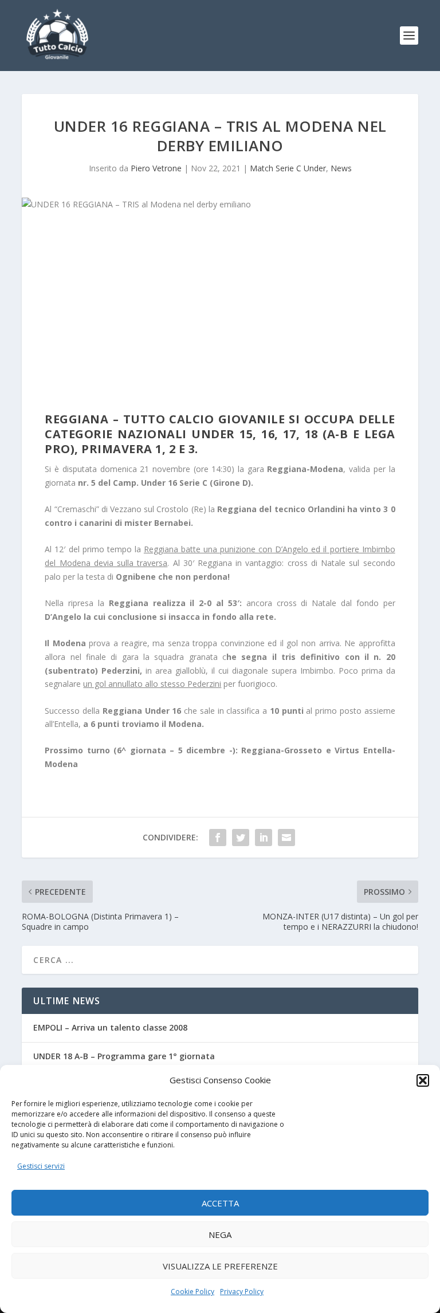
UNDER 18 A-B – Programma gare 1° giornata (124, 1056)
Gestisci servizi (41, 1166)
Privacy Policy (242, 1291)
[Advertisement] (220, 314)
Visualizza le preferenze (220, 1266)
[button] (423, 1080)
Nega (220, 1234)
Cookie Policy (192, 1291)
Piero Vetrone (156, 168)
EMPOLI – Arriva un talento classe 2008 (110, 1027)
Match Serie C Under (288, 168)
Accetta (220, 1203)
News (341, 168)
